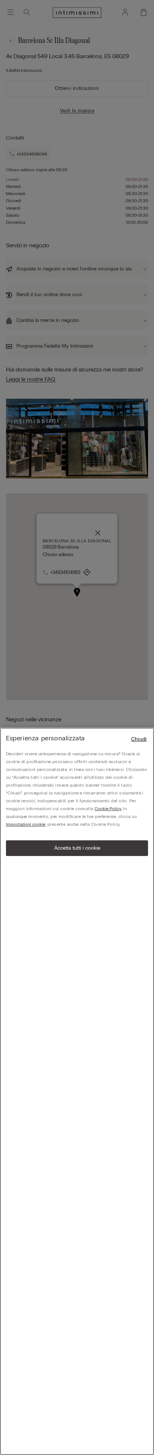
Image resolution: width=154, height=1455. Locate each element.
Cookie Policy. (108, 808)
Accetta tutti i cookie (77, 848)
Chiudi (139, 739)
